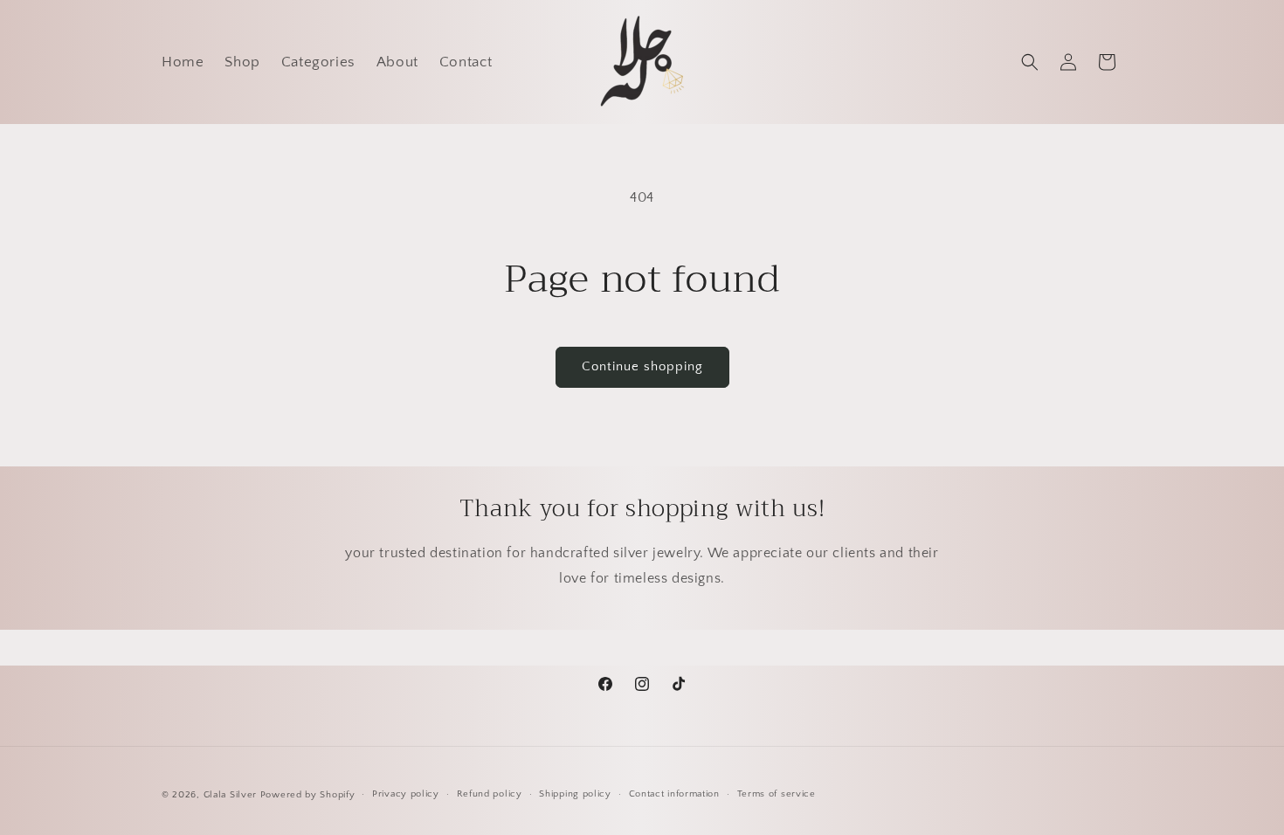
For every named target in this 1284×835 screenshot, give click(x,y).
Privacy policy (405, 794)
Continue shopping (642, 366)
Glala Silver (230, 795)
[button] (1030, 62)
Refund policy (489, 794)
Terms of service (776, 794)
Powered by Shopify (308, 795)
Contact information (674, 794)
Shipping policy (575, 794)
